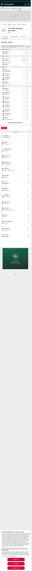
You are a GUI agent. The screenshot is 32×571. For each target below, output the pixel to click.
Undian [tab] (4, 128)
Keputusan (23, 36)
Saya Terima (16, 559)
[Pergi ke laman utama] (8, 4)
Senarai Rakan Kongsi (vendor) (9, 556)
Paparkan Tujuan (16, 568)
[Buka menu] (28, 4)
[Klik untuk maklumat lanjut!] (15, 53)
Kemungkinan (14, 36)
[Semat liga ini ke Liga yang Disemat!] (27, 29)
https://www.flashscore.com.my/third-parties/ (13, 546)
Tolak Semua (16, 563)
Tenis (4, 24)
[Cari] (25, 4)
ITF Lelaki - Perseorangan (18, 24)
